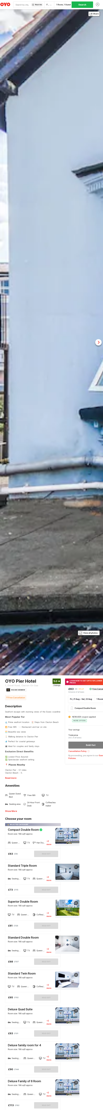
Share (96, 14)
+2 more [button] (49, 842)
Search (82, 4)
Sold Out (46, 890)
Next (98, 342)
